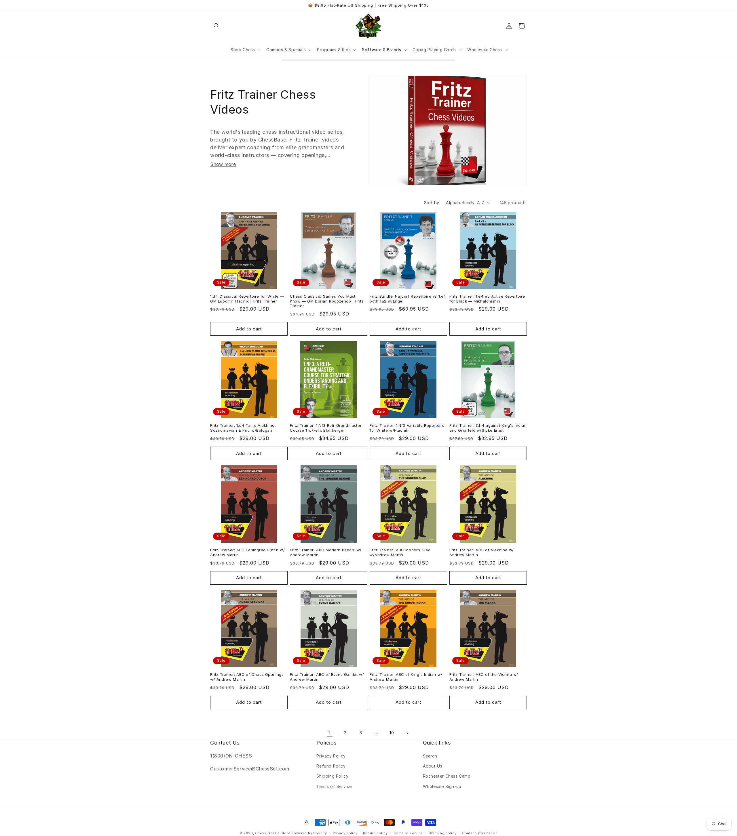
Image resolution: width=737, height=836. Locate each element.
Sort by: (432, 202)
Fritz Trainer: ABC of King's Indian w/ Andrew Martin (406, 677)
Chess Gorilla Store (272, 833)
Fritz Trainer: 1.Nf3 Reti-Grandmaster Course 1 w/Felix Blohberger (326, 428)
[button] (216, 26)
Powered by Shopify (309, 833)
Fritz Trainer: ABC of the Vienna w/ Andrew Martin (483, 677)
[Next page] (407, 732)
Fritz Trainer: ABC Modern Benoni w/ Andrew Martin (326, 552)
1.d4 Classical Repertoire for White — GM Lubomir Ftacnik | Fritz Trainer (247, 298)
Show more (223, 164)
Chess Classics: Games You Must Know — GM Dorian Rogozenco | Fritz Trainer (327, 301)
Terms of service (408, 833)
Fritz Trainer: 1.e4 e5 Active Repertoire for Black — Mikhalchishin (487, 298)
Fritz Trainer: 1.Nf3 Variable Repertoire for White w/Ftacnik (407, 428)
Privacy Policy (330, 755)
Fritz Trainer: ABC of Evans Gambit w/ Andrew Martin (327, 677)
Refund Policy (330, 766)
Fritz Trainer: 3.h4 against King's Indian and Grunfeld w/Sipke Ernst (488, 428)
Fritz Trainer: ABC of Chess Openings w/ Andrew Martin (247, 677)
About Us (432, 766)
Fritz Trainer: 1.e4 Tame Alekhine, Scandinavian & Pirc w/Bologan (243, 428)
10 (392, 732)
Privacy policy (345, 833)
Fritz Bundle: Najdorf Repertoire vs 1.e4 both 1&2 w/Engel (408, 298)
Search (430, 755)
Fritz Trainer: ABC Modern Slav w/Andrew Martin (400, 552)
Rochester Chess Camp (447, 776)
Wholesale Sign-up (442, 786)
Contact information (479, 833)
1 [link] (329, 732)
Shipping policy (443, 833)
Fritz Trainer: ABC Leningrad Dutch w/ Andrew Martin (247, 552)
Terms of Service (334, 786)
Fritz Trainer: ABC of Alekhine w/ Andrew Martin (481, 552)
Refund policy (375, 833)
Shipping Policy (332, 776)
